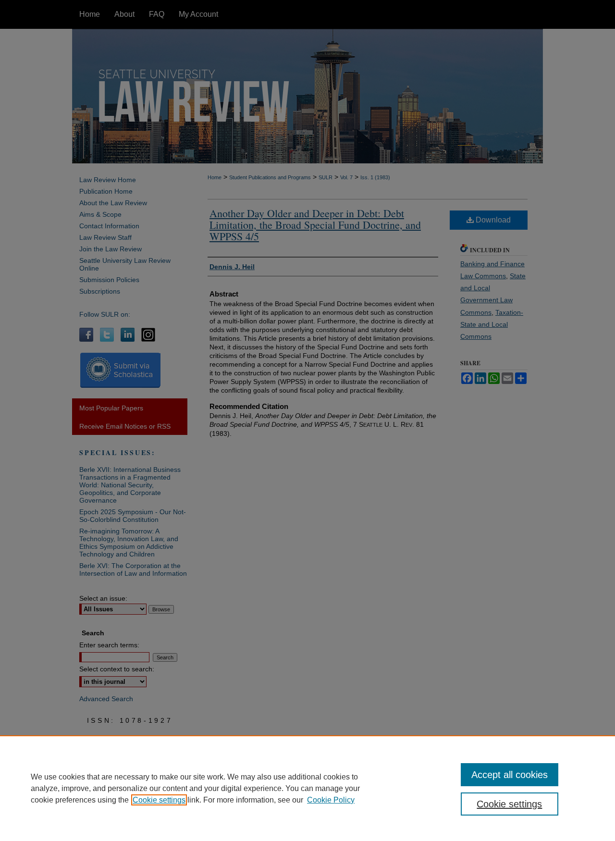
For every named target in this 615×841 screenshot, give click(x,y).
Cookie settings (159, 800)
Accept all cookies (509, 774)
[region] (307, 788)
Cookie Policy (331, 800)
